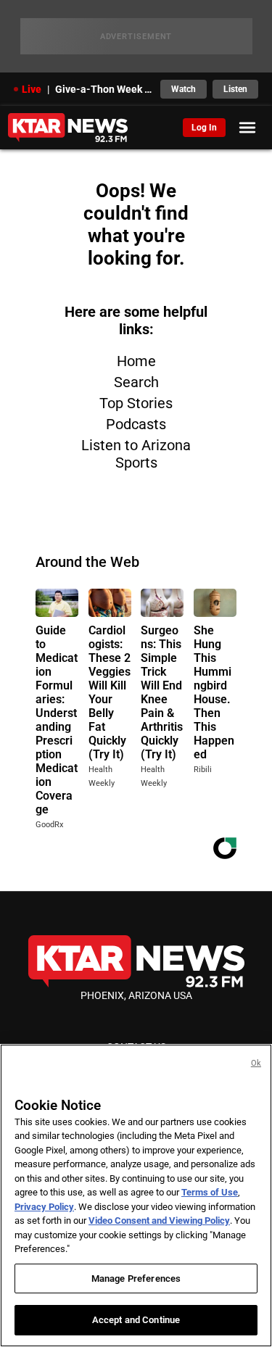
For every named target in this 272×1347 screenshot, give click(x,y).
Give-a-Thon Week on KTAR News (103, 89)
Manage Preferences (136, 1278)
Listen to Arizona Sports (136, 453)
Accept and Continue (136, 1319)
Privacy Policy (44, 1206)
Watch (183, 89)
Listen (235, 89)
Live (31, 89)
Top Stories (136, 403)
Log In (204, 128)
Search (136, 382)
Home (136, 361)
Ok (256, 1063)
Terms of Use (209, 1192)
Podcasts (136, 424)
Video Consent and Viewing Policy (159, 1220)
